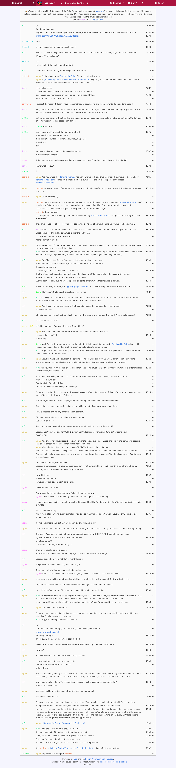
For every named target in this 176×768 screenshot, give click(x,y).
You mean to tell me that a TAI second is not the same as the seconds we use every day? (76, 682)
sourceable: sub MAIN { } (47, 320)
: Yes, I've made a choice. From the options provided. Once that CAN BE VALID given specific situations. (85, 359)
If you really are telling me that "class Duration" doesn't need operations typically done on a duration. (82, 376)
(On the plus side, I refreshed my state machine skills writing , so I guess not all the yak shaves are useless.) (88, 217)
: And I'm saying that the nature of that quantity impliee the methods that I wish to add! (78, 306)
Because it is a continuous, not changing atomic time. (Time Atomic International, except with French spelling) (85, 702)
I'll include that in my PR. (47, 240)
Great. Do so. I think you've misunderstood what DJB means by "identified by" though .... (76, 644)
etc (37, 146)
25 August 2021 (95, 19)
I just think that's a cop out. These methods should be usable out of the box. (70, 590)
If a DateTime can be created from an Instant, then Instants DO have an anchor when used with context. (83, 274)
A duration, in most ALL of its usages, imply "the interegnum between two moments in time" (77, 400)
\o (37, 25)
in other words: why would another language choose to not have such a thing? (71, 553)
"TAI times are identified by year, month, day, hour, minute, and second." (68, 628)
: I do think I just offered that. (51, 607)
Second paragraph (44, 635)
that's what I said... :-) (45, 166)
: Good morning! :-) (47, 196)
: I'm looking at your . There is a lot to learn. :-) (68, 76)
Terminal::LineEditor (45, 180)
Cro (75, 759)
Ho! (37, 625)
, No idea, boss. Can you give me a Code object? (60, 326)
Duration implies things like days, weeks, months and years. (63, 233)
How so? (40, 650)
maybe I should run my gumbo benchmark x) (56, 47)
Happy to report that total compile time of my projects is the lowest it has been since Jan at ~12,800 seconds (86, 32)
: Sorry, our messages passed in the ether (56, 619)
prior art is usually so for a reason (51, 550)
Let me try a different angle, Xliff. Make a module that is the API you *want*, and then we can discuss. (82, 602)
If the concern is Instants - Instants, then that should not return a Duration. (69, 263)
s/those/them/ (42, 668)
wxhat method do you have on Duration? (54, 65)
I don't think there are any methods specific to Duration (61, 70)
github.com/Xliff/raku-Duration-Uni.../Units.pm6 (63, 723)
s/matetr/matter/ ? (44, 541)
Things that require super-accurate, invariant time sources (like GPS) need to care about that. (78, 705)
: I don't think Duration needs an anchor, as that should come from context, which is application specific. (86, 229)
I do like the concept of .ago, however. (53, 236)
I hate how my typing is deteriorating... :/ (54, 544)
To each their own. (44, 517)
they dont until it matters (47, 487)
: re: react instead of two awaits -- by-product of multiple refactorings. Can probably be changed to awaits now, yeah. (88, 189)
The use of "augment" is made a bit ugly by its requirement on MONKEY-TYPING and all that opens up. (82, 534)
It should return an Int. (46, 267)
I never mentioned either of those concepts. (55, 661)
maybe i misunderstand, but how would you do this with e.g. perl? (66, 523)
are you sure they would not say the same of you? (58, 564)
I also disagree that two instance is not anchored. (58, 270)
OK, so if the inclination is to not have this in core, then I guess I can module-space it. (74, 584)
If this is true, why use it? (47, 685)
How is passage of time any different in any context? (60, 412)
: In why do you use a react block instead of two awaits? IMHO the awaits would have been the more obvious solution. (87, 81)
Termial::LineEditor (68, 76)
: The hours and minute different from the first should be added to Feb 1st (72, 331)
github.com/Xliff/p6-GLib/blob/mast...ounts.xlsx (57, 36)
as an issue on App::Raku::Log (113, 762)
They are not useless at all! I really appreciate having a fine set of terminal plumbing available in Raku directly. (85, 224)
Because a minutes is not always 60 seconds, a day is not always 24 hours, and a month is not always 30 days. (86, 466)
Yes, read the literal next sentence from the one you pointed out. (65, 691)
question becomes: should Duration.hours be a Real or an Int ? (64, 91)
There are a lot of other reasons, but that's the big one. (61, 570)
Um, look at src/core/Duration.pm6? (52, 462)
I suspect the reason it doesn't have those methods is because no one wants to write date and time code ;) (84, 104)
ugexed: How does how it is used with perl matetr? (59, 537)
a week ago (41, 142)
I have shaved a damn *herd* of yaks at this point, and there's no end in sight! (71, 208)
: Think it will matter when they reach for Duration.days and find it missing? (72, 496)
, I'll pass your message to (54, 753)
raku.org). (99, 11)
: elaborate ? (44, 126)
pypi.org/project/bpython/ (78, 286)
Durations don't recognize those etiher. (53, 664)
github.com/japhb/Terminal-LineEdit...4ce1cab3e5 (70, 748)
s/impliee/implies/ (44, 309)
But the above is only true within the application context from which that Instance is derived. (78, 281)
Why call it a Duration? (46, 380)
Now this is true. (43, 475)
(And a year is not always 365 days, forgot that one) (60, 469)
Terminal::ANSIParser (100, 215)
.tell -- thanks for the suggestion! (77, 748)
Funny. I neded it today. (46, 510)
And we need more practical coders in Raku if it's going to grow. (65, 493)
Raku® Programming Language (99, 759)
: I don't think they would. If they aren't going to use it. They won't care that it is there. (78, 573)
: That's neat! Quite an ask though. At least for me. (61, 292)
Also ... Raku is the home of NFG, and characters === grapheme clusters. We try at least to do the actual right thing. (88, 528)
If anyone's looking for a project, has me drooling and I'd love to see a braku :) (83, 286)
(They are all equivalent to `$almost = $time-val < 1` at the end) (65, 735)
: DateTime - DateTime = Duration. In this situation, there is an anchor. (70, 260)
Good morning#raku (45, 29)
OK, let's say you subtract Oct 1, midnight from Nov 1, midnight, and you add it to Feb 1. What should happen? (85, 315)
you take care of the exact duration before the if (58, 132)
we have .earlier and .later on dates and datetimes (58, 151)
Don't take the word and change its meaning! (56, 386)
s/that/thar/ (41, 338)
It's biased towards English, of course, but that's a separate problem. (67, 742)
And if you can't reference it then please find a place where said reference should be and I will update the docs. (86, 450)
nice (38, 41)
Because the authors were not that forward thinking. (59, 559)
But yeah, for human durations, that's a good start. (59, 739)
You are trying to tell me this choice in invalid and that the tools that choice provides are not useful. (81, 362)
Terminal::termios (67, 177)
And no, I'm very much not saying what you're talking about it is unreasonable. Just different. (78, 406)
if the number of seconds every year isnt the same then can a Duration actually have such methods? (81, 160)
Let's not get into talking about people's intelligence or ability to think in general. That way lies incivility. (83, 579)
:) (36, 171)
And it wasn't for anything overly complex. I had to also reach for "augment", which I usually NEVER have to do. (86, 514)
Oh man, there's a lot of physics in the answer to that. (60, 417)
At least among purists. (46, 478)
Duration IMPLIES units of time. (50, 383)
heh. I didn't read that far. (47, 696)
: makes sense (44, 88)
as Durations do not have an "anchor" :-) (54, 98)
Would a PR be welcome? (47, 56)
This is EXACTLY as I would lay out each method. (58, 639)
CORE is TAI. (41, 435)
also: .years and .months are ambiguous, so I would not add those (65, 95)
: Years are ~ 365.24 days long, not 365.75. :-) (59, 728)
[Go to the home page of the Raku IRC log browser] (40, 3)
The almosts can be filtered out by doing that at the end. (61, 732)
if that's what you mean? (47, 155)
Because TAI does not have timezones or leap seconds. (61, 655)
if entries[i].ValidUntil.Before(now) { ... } (53, 135)
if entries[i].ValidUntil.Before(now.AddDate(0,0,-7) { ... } (61, 139)
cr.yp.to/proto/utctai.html (47, 632)
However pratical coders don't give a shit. (55, 482)
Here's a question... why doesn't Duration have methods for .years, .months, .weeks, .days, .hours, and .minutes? (86, 52)
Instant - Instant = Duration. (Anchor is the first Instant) (61, 277)
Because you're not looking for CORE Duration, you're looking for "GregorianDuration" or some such (81, 432)
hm (37, 61)
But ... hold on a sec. (45, 421)
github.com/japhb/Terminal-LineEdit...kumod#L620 (67, 79)
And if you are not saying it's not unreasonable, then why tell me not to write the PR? (74, 426)
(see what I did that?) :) (46, 335)
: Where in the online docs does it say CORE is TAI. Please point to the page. (73, 447)
